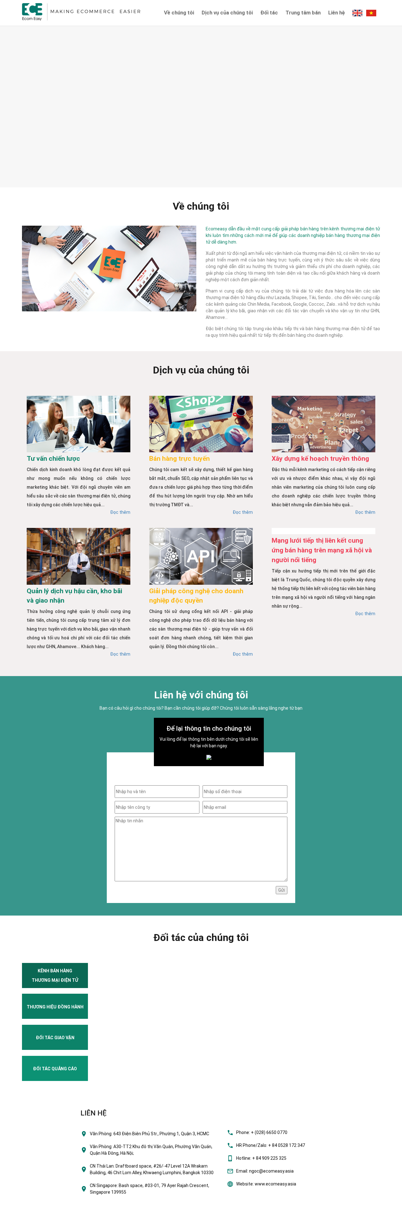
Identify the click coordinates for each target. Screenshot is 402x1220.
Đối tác (269, 12)
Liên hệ (336, 12)
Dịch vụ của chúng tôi (227, 12)
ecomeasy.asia (18, 1213)
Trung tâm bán (303, 12)
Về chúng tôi (179, 12)
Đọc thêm (120, 512)
